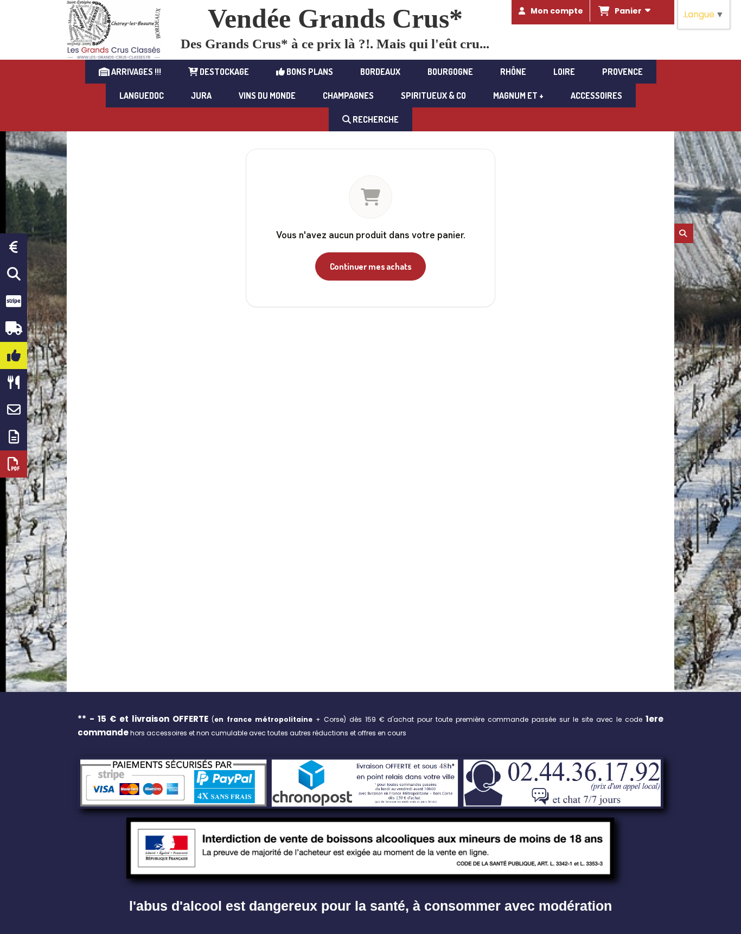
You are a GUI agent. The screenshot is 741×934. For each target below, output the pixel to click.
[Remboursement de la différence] (13, 246)
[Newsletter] (13, 436)
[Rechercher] (683, 233)
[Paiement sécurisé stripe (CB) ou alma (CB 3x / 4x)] (13, 301)
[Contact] (13, 409)
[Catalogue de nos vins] (13, 464)
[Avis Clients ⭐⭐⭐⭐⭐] (13, 355)
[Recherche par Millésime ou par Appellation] (13, 274)
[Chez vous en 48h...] (13, 328)
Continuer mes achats (371, 266)
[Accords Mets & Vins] (13, 382)
